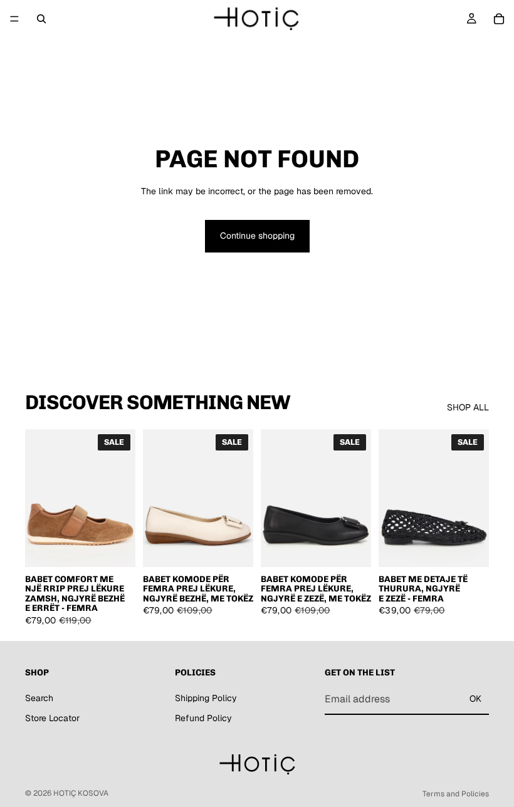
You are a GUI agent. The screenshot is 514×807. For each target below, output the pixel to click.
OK (475, 698)
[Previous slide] (39, 498)
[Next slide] (121, 498)
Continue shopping (257, 235)
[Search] (41, 19)
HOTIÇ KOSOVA (80, 793)
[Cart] (499, 19)
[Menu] (14, 18)
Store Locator (52, 718)
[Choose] (116, 547)
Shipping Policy (206, 698)
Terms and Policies (455, 794)
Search (39, 698)
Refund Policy (203, 718)
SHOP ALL (468, 407)
